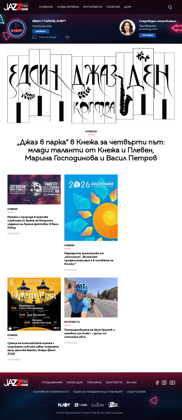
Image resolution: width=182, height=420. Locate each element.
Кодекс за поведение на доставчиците (98, 392)
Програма (147, 35)
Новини (46, 7)
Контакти (114, 382)
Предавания (52, 382)
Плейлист (41, 31)
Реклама (94, 382)
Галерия (113, 7)
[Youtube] (172, 382)
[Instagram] (164, 382)
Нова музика (68, 7)
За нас (132, 382)
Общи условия (136, 392)
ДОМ (127, 7)
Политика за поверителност (51, 392)
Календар (75, 382)
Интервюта (92, 7)
